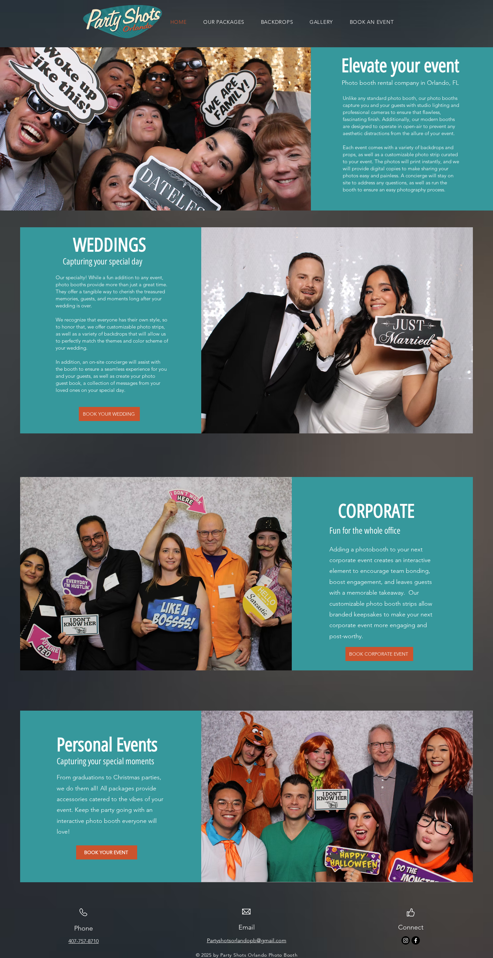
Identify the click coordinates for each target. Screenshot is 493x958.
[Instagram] (405, 940)
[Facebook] (416, 940)
